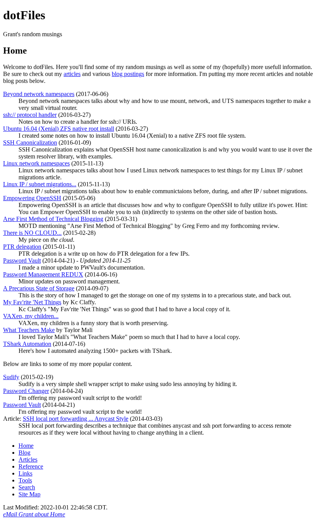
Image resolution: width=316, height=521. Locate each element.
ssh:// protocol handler (30, 114)
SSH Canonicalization (30, 142)
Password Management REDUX (43, 274)
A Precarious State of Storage (38, 288)
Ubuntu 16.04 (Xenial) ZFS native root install (58, 128)
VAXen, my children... (31, 316)
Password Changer (26, 391)
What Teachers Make (29, 330)
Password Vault (22, 260)
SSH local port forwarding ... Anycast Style (75, 418)
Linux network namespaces (36, 163)
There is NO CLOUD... (32, 232)
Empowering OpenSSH (32, 198)
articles (72, 74)
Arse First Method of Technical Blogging (53, 219)
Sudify (11, 377)
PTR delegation (22, 246)
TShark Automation (27, 344)
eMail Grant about (34, 514)
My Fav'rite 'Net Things (32, 302)
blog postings (128, 74)
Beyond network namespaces (38, 94)
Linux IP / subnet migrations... (39, 184)
